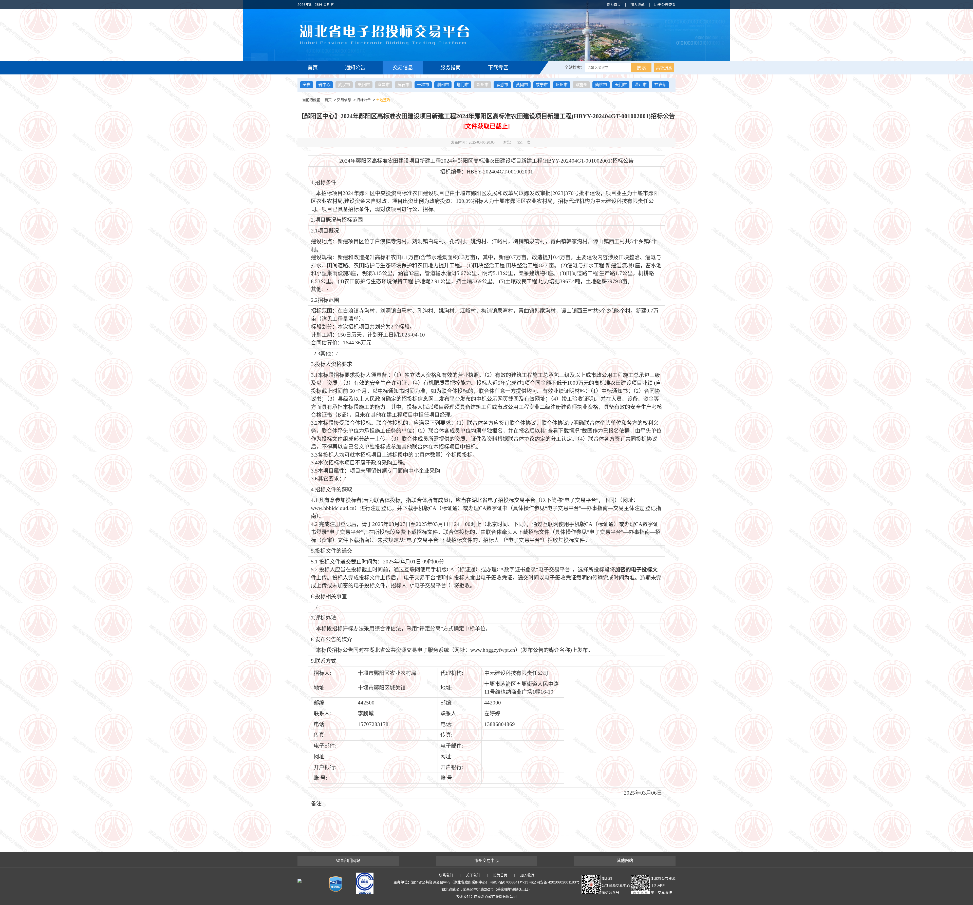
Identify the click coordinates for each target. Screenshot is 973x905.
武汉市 (344, 85)
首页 (313, 67)
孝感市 (502, 85)
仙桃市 (601, 85)
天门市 (621, 85)
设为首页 (614, 5)
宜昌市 (384, 85)
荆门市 (463, 85)
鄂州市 (482, 85)
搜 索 (641, 68)
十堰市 (423, 85)
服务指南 (450, 67)
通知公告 (355, 67)
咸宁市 (542, 85)
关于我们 (473, 875)
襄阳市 (364, 85)
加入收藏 (637, 5)
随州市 (561, 85)
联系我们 (446, 875)
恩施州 (581, 85)
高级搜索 (664, 68)
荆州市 (443, 85)
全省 (307, 85)
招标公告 (364, 100)
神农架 (660, 85)
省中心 (324, 85)
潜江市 (640, 85)
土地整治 (383, 100)
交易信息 (403, 67)
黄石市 (403, 85)
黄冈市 (522, 85)
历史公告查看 (665, 5)
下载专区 (498, 67)
